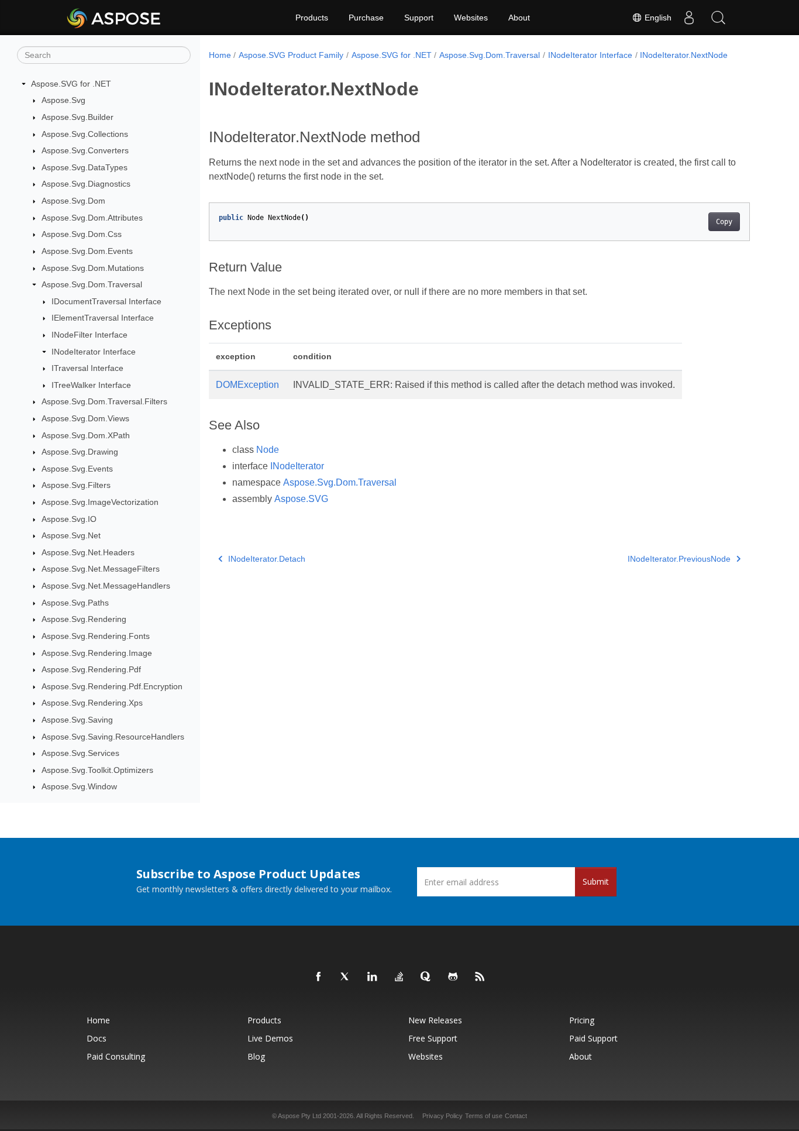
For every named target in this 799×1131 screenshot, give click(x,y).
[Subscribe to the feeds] (480, 977)
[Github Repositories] (453, 977)
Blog (256, 1056)
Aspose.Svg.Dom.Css (82, 234)
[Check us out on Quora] (426, 977)
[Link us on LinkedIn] (372, 977)
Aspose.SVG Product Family (291, 55)
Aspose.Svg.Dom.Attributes (92, 217)
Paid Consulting (116, 1056)
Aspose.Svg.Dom (73, 200)
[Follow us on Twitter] (345, 977)
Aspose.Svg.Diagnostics (86, 184)
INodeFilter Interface (89, 334)
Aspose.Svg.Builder (77, 117)
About (519, 17)
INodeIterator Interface (93, 351)
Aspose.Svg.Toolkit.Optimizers (97, 770)
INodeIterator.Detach (266, 558)
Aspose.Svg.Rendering (84, 619)
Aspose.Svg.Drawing (80, 451)
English (656, 17)
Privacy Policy (442, 1115)
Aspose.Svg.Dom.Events (87, 251)
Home (220, 55)
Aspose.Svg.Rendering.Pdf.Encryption (112, 686)
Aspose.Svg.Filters (76, 485)
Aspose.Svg (63, 100)
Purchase (366, 17)
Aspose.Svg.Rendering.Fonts (96, 636)
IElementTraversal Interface (102, 318)
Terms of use (483, 1115)
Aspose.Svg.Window (79, 787)
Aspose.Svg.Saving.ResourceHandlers (113, 736)
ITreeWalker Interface (91, 385)
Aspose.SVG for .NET (71, 83)
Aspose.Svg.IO (69, 519)
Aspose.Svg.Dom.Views (85, 418)
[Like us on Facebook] (318, 977)
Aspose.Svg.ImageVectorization (100, 502)
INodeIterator (297, 466)
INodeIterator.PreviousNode (679, 558)
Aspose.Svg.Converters (85, 150)
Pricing (581, 1020)
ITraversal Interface (87, 368)
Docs (96, 1038)
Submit (596, 881)
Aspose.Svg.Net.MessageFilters (101, 569)
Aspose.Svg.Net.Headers (88, 552)
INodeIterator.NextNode (684, 55)
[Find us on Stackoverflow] (399, 977)
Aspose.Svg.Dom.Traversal (92, 284)
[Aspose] (114, 17)
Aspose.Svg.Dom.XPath (86, 435)
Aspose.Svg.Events (77, 468)
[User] (689, 17)
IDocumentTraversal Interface (106, 301)
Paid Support (593, 1038)
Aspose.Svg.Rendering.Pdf (91, 669)
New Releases (435, 1020)
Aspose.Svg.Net (71, 535)
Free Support (432, 1038)
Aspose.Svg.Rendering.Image (97, 653)
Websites (471, 17)
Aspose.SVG (301, 499)
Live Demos (270, 1038)
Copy (724, 222)
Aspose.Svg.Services (80, 753)
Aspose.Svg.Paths (75, 602)
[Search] (718, 17)
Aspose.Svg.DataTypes (85, 167)
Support (418, 17)
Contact (516, 1115)
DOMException (247, 385)
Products (311, 17)
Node (267, 450)
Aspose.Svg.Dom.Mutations (93, 268)
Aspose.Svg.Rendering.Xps (92, 703)
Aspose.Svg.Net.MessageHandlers (106, 585)
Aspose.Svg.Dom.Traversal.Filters (104, 402)
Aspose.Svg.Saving (77, 719)
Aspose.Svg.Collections (85, 134)
